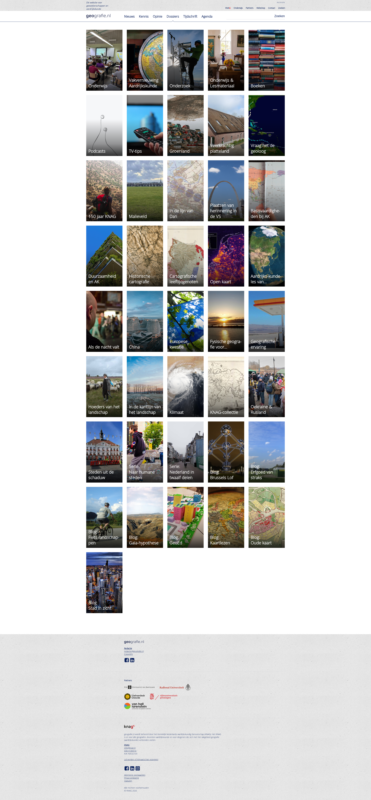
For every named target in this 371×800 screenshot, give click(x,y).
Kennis (144, 16)
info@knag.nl (130, 747)
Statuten (128, 780)
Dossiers (173, 16)
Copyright (128, 654)
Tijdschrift (190, 16)
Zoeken (281, 8)
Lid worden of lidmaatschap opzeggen (141, 759)
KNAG (126, 745)
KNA (228, 8)
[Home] (98, 16)
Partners (249, 8)
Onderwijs (238, 8)
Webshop (261, 8)
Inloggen (281, 2)
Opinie (157, 16)
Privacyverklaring (131, 777)
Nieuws (129, 16)
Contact (271, 8)
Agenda (207, 16)
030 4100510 (130, 750)
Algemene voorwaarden (134, 775)
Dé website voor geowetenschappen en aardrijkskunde (97, 5)
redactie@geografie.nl (134, 651)
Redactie (128, 648)
